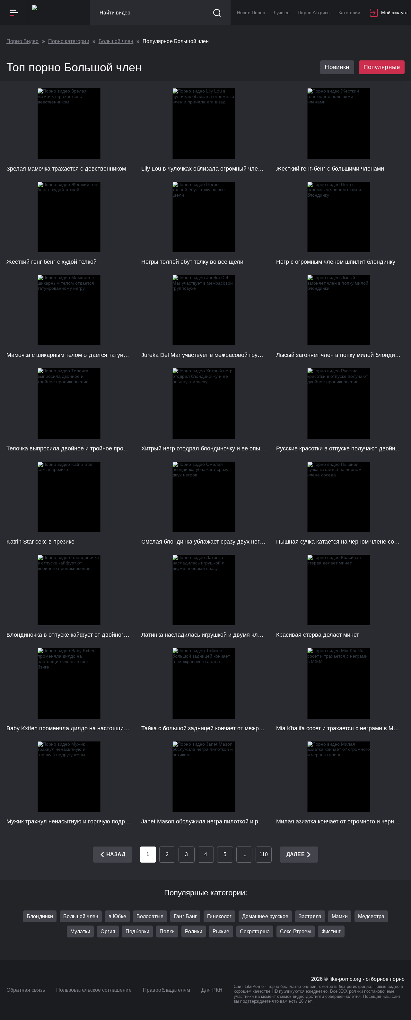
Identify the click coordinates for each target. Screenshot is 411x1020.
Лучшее (282, 12)
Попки (167, 931)
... (244, 854)
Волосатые (149, 916)
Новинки (337, 67)
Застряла (310, 916)
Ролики (193, 931)
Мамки (340, 916)
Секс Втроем (295, 931)
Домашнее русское (265, 916)
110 (263, 854)
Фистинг (331, 931)
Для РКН (212, 990)
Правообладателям (166, 990)
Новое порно (251, 12)
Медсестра (371, 916)
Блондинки (40, 916)
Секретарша (255, 931)
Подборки (137, 931)
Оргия (108, 931)
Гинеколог (219, 916)
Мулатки (80, 931)
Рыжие (221, 931)
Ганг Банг (185, 916)
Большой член (80, 916)
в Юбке (117, 916)
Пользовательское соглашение (94, 990)
